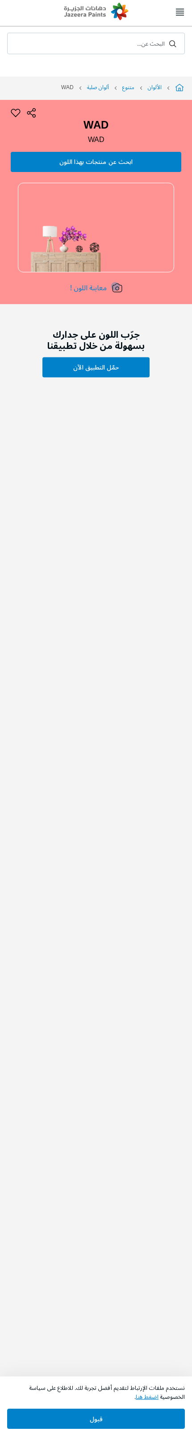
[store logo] (96, 12)
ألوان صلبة (98, 87)
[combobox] (96, 43)
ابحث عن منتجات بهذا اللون (96, 161)
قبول (96, 1419)
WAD (96, 140)
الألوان (155, 87)
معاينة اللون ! (88, 288)
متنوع (128, 87)
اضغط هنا (147, 1397)
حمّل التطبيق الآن (96, 367)
